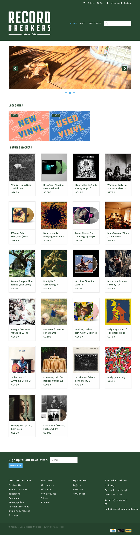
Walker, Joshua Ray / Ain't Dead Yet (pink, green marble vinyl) (86, 331)
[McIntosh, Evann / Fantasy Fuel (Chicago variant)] (118, 264)
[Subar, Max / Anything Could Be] (22, 360)
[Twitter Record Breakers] (122, 460)
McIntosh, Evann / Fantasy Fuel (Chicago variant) (117, 283)
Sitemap (13, 515)
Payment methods (19, 506)
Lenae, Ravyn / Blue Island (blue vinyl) (22, 283)
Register (77, 485)
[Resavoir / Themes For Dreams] (54, 312)
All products (47, 485)
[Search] (106, 23)
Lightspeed (59, 527)
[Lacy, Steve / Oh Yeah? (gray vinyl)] (86, 215)
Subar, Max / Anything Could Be (21, 379)
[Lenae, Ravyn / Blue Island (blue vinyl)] (22, 264)
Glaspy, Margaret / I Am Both (21, 427)
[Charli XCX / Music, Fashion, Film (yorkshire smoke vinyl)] (54, 408)
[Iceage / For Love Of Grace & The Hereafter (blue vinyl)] (22, 312)
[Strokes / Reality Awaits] (86, 264)
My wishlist (79, 493)
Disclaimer (14, 498)
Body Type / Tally (116, 377)
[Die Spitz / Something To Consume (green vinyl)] (54, 264)
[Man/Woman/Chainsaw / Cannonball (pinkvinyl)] (118, 215)
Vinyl (83, 23)
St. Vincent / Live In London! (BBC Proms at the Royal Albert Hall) (85, 379)
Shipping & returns (19, 510)
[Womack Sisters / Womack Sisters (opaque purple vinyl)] (118, 167)
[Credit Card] (113, 530)
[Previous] (15, 68)
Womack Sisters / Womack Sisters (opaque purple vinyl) (117, 187)
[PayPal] (127, 530)
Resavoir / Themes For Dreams (53, 331)
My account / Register (120, 3)
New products (48, 493)
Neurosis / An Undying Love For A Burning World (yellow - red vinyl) (53, 235)
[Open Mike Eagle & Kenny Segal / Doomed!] (86, 167)
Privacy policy (16, 502)
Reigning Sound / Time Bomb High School (117, 331)
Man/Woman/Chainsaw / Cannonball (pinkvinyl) (118, 235)
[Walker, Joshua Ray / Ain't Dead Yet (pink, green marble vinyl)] (86, 312)
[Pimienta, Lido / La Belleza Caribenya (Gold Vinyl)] (54, 360)
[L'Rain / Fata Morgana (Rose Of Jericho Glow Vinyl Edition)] (22, 215)
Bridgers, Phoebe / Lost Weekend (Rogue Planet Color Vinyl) (53, 187)
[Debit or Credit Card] (120, 530)
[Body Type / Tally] (118, 360)
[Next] (124, 68)
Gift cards (95, 23)
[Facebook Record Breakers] (117, 460)
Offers (44, 498)
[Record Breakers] (33, 23)
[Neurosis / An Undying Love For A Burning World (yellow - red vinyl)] (54, 215)
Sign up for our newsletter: (28, 460)
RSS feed (45, 502)
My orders (78, 489)
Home (73, 23)
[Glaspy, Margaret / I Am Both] (22, 408)
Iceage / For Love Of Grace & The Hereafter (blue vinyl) (20, 331)
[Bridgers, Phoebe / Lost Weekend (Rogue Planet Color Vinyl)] (54, 167)
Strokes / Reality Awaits (84, 283)
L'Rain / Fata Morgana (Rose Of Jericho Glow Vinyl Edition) (21, 235)
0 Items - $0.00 (95, 3)
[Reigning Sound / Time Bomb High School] (118, 312)
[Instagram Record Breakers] (128, 460)
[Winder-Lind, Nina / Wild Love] (22, 167)
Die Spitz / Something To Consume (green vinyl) (52, 283)
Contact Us (15, 485)
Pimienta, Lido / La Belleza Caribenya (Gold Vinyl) (53, 379)
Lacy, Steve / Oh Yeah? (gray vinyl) (85, 235)
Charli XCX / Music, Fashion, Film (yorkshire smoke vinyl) (54, 427)
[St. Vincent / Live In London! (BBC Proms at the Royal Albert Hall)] (86, 360)
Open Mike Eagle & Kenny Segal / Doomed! (86, 187)
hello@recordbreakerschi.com (121, 509)
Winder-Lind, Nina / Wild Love (21, 187)
